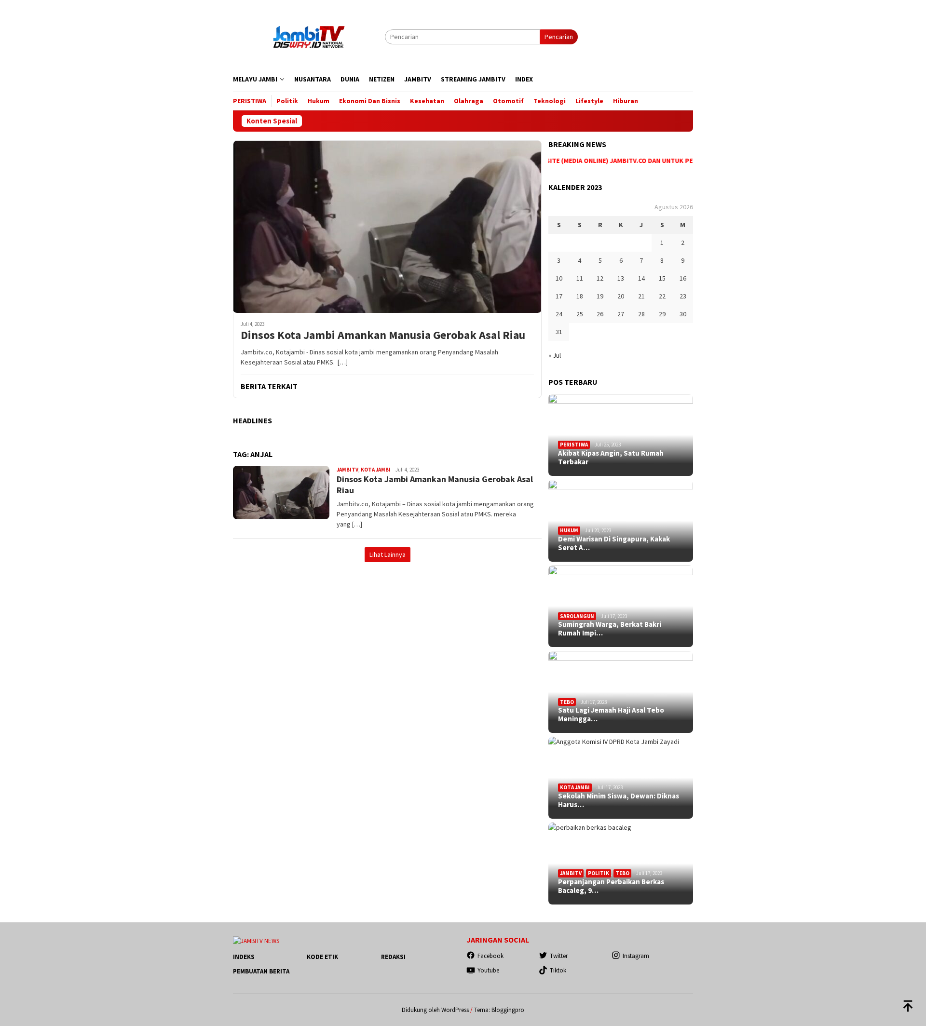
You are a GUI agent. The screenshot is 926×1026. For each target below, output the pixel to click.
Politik (598, 873)
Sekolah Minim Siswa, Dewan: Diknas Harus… (618, 800)
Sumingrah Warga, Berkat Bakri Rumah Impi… (609, 628)
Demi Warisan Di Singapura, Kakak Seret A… (614, 543)
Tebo (567, 702)
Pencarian (559, 36)
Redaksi (393, 957)
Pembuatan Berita (261, 971)
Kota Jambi (376, 469)
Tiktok (558, 970)
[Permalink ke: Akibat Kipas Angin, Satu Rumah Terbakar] (620, 435)
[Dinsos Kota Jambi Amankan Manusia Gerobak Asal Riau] (387, 226)
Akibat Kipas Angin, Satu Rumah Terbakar (611, 457)
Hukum (569, 530)
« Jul (554, 355)
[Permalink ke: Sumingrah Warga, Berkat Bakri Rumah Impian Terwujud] (620, 607)
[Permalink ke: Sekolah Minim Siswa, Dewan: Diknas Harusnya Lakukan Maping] (620, 778)
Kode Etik (322, 957)
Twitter (559, 956)
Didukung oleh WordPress (435, 1010)
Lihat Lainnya (387, 554)
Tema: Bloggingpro (499, 1010)
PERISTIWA (574, 444)
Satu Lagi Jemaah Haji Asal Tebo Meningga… (611, 714)
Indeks (244, 957)
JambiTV (347, 469)
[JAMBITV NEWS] (309, 36)
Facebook (490, 956)
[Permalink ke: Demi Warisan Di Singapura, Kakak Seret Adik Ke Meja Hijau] (620, 521)
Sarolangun (577, 616)
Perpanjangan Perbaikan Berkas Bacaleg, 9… (611, 886)
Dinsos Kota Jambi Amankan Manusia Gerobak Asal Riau (383, 335)
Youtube (488, 970)
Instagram (636, 956)
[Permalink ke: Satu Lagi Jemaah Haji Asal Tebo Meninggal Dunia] (620, 692)
